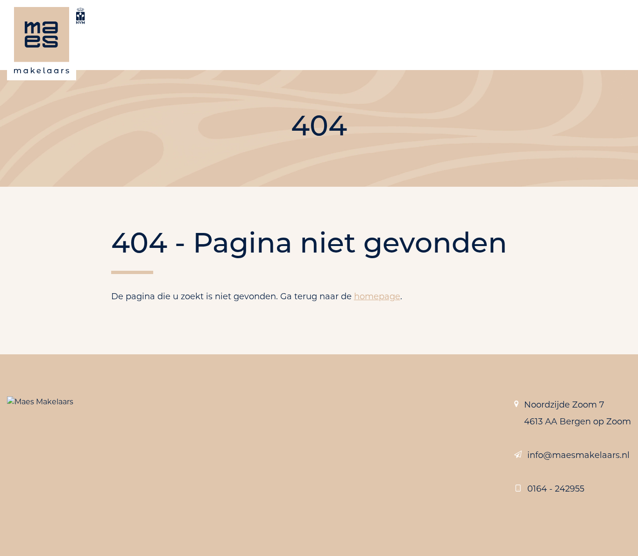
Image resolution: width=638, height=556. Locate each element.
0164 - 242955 (555, 489)
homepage (377, 296)
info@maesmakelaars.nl (578, 455)
